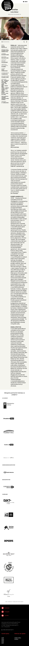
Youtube (6, 615)
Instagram (6, 611)
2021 (2, 643)
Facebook (6, 608)
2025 (2, 638)
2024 (2, 639)
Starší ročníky (17, 638)
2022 (2, 641)
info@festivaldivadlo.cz (12, 625)
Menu (26, 1)
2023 (2, 640)
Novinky (16, 639)
